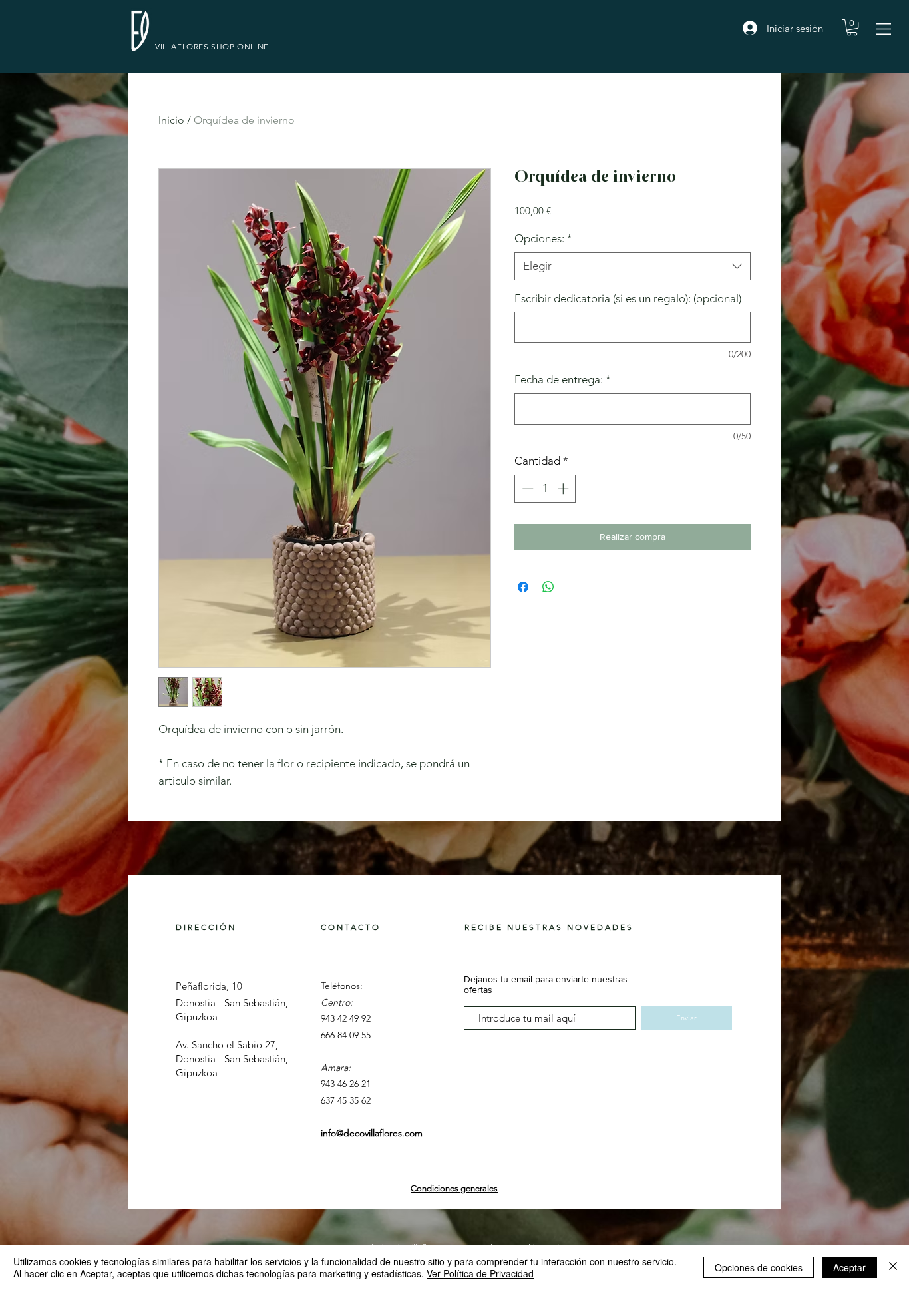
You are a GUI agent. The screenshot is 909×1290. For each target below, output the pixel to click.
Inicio (171, 120)
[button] (883, 29)
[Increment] (564, 488)
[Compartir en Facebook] (523, 587)
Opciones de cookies (759, 1267)
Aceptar (849, 1267)
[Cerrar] (893, 1267)
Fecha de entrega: (562, 379)
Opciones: (543, 238)
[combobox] (632, 266)
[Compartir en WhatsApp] (548, 587)
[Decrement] (526, 488)
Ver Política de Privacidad (480, 1273)
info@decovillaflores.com (372, 1133)
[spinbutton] (545, 488)
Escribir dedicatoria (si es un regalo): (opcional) (627, 298)
